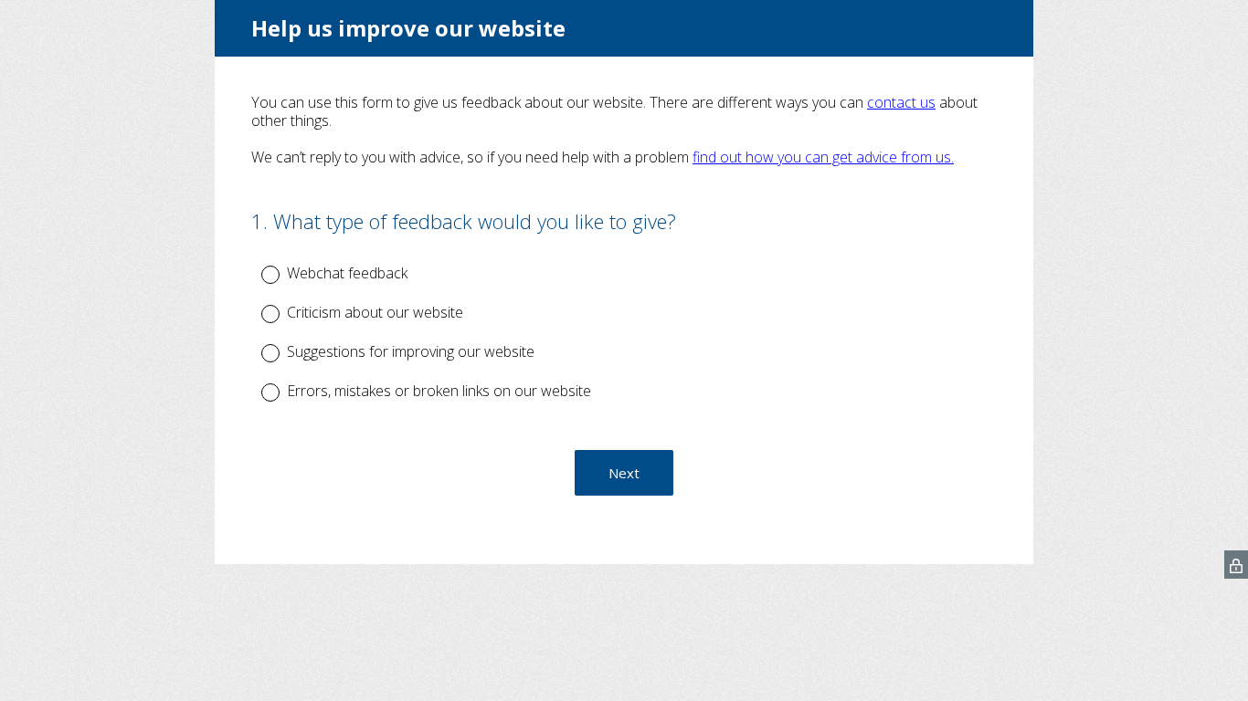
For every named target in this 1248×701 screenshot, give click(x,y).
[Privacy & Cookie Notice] (1236, 564)
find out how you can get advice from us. (823, 157)
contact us (901, 102)
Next (624, 473)
